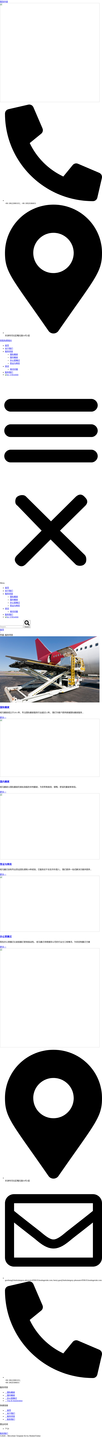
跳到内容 (4, 2)
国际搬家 (14, 354)
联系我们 (9, 372)
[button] (51, 481)
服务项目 (9, 351)
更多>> (3, 717)
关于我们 (9, 348)
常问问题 (14, 369)
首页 (7, 345)
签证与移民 (15, 363)
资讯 (7, 366)
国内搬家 (14, 357)
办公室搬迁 (15, 360)
